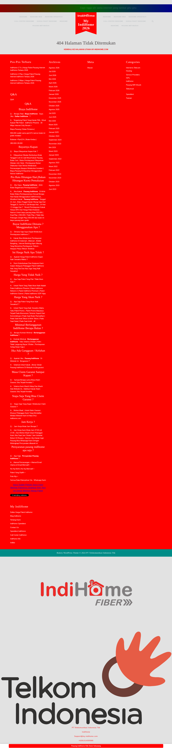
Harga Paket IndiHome (47, 21)
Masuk (90, 68)
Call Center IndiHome (24, 21)
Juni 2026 (52, 75)
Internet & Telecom (133, 68)
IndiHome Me (15, 539)
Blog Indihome (15, 516)
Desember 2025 (55, 98)
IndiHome (23, 17)
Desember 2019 (55, 174)
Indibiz (12, 543)
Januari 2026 (54, 94)
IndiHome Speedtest (54, 17)
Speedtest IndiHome (18, 531)
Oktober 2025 (54, 106)
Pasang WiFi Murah (41, 26)
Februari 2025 (54, 128)
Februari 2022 (54, 170)
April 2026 (52, 83)
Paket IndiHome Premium (28, 291)
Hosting (129, 71)
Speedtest (130, 94)
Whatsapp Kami (39, 480)
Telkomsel (130, 89)
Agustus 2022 (54, 163)
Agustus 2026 (54, 68)
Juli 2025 (52, 113)
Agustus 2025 (54, 109)
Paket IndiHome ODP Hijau (35, 294)
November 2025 (55, 102)
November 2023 (55, 144)
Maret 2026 (53, 87)
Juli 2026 (52, 71)
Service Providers (133, 75)
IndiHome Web (36, 17)
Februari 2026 (54, 90)
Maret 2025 (53, 125)
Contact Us (14, 527)
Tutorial (129, 98)
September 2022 (55, 159)
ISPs (128, 78)
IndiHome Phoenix (32, 123)
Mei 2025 (52, 121)
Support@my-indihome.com (86, 736)
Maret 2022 (53, 166)
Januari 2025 (54, 132)
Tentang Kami (15, 520)
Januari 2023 (54, 155)
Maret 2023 (53, 151)
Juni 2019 (52, 189)
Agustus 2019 (54, 185)
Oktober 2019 (54, 182)
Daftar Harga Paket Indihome (21, 512)
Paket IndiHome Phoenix (19, 288)
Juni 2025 (52, 117)
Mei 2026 (52, 79)
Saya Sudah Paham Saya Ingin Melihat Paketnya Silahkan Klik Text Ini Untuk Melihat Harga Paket (28, 488)
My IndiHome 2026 (86, 24)
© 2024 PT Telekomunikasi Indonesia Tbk (97, 553)
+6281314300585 (86, 740)
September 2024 (55, 140)
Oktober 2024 (54, 136)
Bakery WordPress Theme (68, 553)
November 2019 (55, 178)
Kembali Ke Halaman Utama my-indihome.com (86, 49)
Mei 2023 (52, 147)
